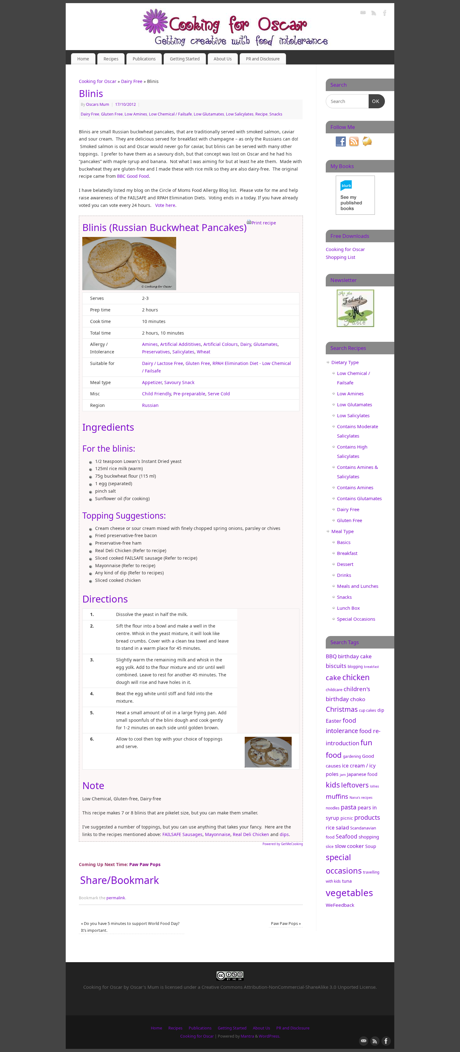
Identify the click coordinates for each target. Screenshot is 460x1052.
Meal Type (342, 531)
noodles (333, 808)
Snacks (275, 114)
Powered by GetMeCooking (283, 844)
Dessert (345, 564)
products (367, 817)
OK (374, 101)
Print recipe (264, 223)
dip (380, 710)
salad (342, 827)
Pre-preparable (189, 394)
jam (343, 774)
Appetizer (152, 382)
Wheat (203, 352)
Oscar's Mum (144, 987)
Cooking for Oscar (97, 81)
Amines (150, 344)
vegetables (349, 892)
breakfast (371, 667)
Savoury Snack (179, 382)
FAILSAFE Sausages (182, 834)
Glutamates (265, 344)
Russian (150, 405)
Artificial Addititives (180, 344)
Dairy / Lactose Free (162, 363)
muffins (337, 796)
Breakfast (347, 553)
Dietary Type (345, 362)
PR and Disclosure (263, 59)
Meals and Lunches (357, 586)
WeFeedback (340, 905)
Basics (343, 542)
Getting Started (185, 59)
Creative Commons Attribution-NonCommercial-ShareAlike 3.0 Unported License (289, 987)
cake (333, 677)
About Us (223, 59)
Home (83, 59)
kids (333, 785)
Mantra (247, 1036)
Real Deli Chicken (251, 834)
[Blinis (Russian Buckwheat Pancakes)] (129, 288)
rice (330, 827)
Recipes (111, 59)
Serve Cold (219, 394)
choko (357, 699)
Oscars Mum (97, 104)
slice (330, 846)
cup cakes (367, 710)
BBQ (331, 656)
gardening (352, 756)
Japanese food (362, 774)
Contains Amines (355, 487)
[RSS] (374, 13)
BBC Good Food (132, 176)
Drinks (344, 575)
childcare (334, 689)
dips (284, 834)
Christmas (342, 709)
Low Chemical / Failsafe (170, 114)
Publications (144, 59)
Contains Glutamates (359, 498)
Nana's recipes (361, 797)
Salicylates (183, 352)
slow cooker (349, 845)
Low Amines (136, 114)
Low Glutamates (209, 114)
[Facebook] (385, 13)
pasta (348, 807)
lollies (374, 786)
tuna (347, 881)
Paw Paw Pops (286, 923)
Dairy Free (131, 81)
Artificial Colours (220, 344)
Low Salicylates (239, 114)
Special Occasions (356, 619)
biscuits (336, 666)
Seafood (346, 836)
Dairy (245, 344)
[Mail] (363, 13)
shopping (369, 837)
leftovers (355, 784)
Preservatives (156, 352)
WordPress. (269, 1036)
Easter (333, 720)
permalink (115, 898)
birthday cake (355, 656)
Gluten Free (112, 114)
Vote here (165, 205)
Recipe (261, 114)
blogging (355, 666)
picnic (346, 818)
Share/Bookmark (119, 880)
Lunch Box (348, 608)
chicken (356, 677)
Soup (370, 846)
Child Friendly (156, 394)
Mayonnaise (217, 834)
